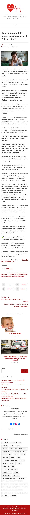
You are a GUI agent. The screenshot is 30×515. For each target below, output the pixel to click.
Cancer (5, 448)
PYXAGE (25, 513)
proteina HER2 (17, 481)
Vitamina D (5, 495)
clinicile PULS (23, 273)
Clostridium (17, 451)
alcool (9, 273)
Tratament (15, 47)
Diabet (12, 457)
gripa (4, 466)
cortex (16, 454)
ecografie (6, 460)
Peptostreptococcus (9, 478)
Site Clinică (15, 510)
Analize (23, 507)
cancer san (13, 448)
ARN (12, 445)
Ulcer (4, 493)
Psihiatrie (5, 484)
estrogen (14, 460)
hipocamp (11, 466)
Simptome (6, 507)
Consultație (12, 507)
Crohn (23, 454)
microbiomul (6, 475)
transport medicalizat (20, 487)
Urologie (24, 493)
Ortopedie (5, 508)
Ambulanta (7, 47)
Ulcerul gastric (14, 493)
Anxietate (5, 445)
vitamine (13, 495)
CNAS (24, 451)
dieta (18, 457)
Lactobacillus (7, 472)
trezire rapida (20, 276)
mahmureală (5, 274)
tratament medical (11, 276)
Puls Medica (7, 44)
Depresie (5, 457)
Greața (19, 463)
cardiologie (23, 448)
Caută (3, 368)
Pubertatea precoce (15, 333)
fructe (22, 460)
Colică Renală (7, 454)
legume (16, 472)
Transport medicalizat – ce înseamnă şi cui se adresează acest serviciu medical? (15, 358)
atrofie (18, 445)
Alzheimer (6, 442)
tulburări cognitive (9, 490)
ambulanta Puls (15, 273)
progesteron (7, 481)
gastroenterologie (8, 463)
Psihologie (14, 484)
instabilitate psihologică (10, 469)
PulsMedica (9, 269)
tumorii (19, 490)
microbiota (16, 475)
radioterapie (6, 487)
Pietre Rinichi (22, 478)
